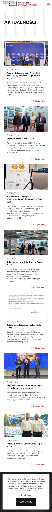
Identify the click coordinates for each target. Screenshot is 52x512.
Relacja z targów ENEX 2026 (21, 138)
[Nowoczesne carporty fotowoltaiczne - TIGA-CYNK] (20, 4)
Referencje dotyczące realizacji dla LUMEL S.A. (24, 326)
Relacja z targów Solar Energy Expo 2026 (24, 263)
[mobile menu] (48, 4)
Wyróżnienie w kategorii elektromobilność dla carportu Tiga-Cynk (25, 199)
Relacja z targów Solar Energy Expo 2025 (24, 445)
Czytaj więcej (40, 101)
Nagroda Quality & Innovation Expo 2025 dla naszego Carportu (24, 387)
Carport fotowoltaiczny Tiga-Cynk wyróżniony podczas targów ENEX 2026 (23, 76)
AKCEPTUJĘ (26, 501)
